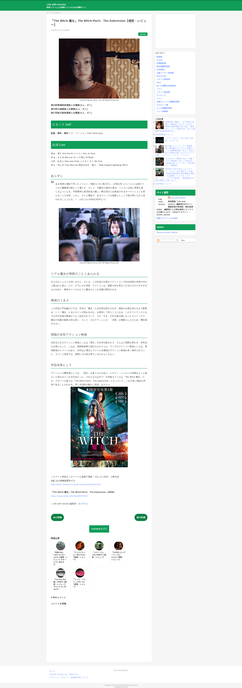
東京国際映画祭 (163, 66)
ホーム (52, 671)
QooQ (125, 687)
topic (159, 82)
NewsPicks (162, 76)
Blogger (125, 670)
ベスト (159, 98)
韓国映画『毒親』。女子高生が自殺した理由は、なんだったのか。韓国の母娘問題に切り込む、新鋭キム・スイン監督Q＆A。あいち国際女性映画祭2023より (175, 126)
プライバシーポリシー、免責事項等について (69, 677)
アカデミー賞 (162, 105)
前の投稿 (141, 517)
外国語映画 (161, 63)
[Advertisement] (175, 31)
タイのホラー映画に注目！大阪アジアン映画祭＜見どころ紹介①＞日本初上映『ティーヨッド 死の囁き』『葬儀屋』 (180, 161)
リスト (159, 89)
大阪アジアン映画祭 (165, 73)
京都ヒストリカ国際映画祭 (168, 102)
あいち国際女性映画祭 (166, 86)
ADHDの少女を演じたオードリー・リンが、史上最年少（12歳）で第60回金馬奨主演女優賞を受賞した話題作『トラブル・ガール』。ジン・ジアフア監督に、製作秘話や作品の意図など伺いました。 (175, 174)
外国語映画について (164, 134)
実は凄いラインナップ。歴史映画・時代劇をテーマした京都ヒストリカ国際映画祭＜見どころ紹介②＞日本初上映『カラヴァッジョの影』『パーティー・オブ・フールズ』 (175, 150)
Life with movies (56, 4)
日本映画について (163, 184)
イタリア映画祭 (163, 79)
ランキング (161, 95)
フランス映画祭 (163, 92)
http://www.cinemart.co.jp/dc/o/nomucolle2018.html (76, 484)
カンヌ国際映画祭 (164, 108)
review (143, 34)
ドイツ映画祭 (162, 111)
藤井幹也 (82, 504)
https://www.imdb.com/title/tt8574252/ (69, 496)
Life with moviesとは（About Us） (64, 674)
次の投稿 (57, 517)
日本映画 (160, 69)
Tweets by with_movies (167, 232)
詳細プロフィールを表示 (167, 218)
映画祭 (159, 57)
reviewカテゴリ (99, 529)
